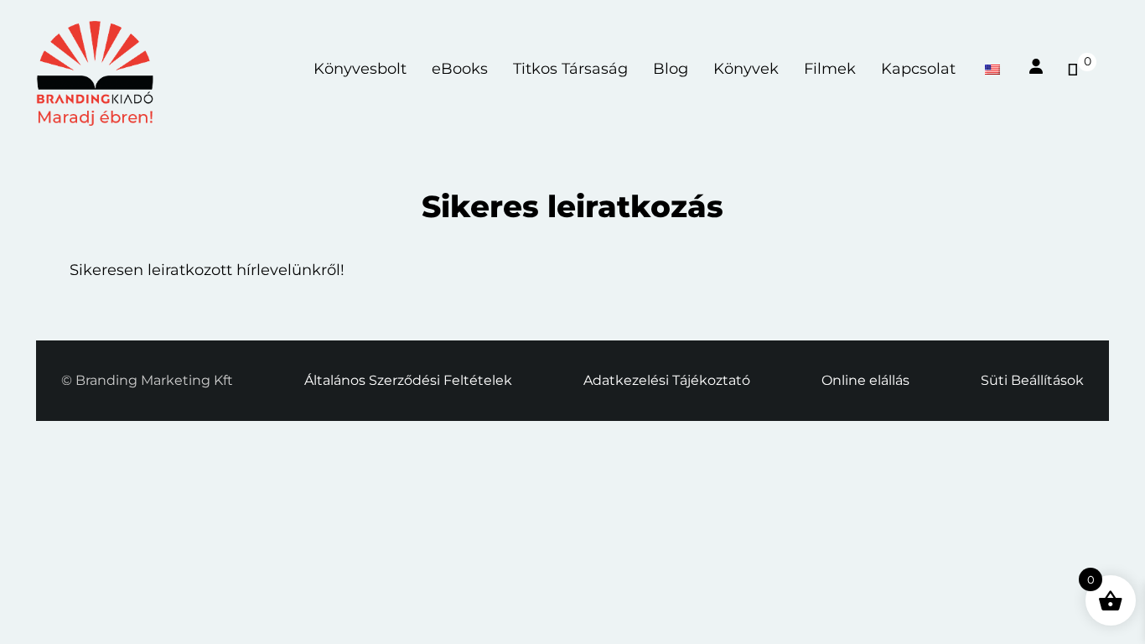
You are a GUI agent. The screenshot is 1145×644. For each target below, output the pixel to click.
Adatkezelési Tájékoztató (666, 380)
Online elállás (865, 380)
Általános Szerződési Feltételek (408, 380)
